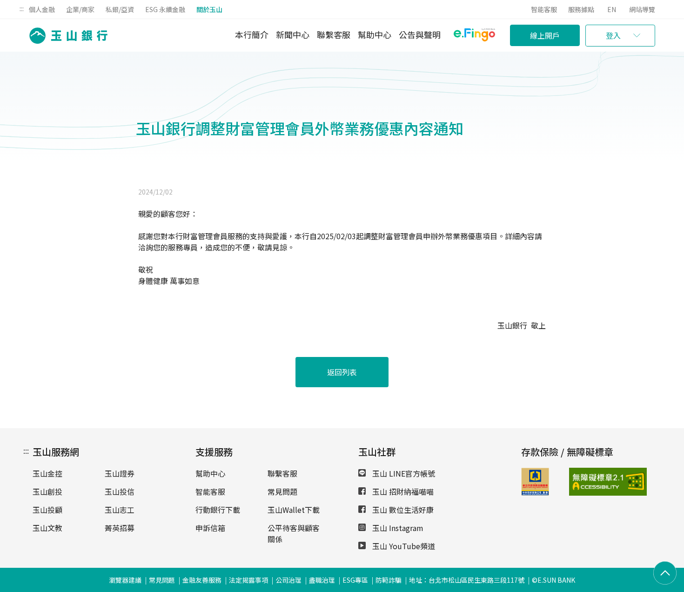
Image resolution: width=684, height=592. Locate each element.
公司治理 (288, 580)
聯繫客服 (333, 34)
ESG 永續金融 (165, 9)
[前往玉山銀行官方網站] (65, 35)
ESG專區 (355, 580)
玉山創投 (47, 491)
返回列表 (342, 371)
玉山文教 (47, 527)
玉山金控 (47, 473)
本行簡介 (251, 34)
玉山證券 (119, 473)
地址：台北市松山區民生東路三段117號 (466, 580)
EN (611, 9)
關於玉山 (209, 9)
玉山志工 (119, 509)
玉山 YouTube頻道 (402, 546)
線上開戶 (545, 35)
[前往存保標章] (535, 492)
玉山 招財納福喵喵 (402, 491)
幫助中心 (374, 34)
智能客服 (544, 9)
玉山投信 (119, 491)
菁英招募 (119, 527)
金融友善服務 (201, 580)
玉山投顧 (47, 509)
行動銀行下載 (217, 509)
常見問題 (282, 491)
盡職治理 (322, 580)
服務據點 (581, 9)
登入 (613, 35)
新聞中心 (292, 34)
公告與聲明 (420, 34)
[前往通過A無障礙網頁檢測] (586, 482)
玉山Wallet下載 (294, 509)
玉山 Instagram (396, 527)
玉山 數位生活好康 (402, 509)
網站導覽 (642, 9)
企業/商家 (80, 9)
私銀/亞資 (120, 9)
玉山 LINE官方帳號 (402, 473)
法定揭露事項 (248, 580)
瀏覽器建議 (125, 580)
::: (22, 8)
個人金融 (42, 9)
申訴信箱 (210, 527)
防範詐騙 (389, 580)
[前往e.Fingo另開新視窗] (474, 36)
